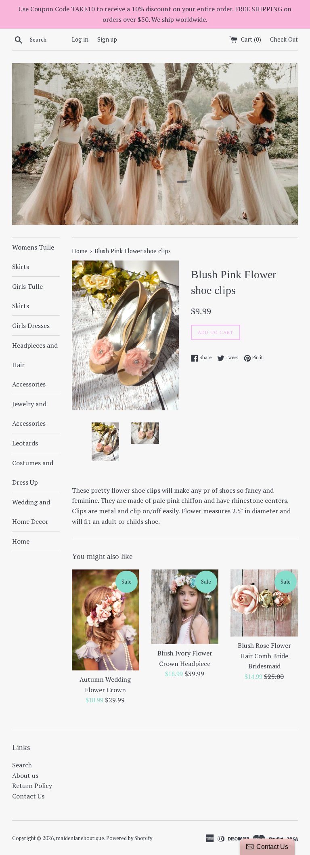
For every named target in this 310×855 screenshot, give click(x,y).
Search (22, 764)
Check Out (284, 39)
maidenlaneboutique (80, 838)
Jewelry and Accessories (29, 413)
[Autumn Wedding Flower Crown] (105, 620)
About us (25, 775)
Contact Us (28, 796)
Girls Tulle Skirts (27, 296)
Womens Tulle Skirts (33, 257)
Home (20, 541)
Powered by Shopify (129, 838)
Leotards (25, 443)
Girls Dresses (31, 325)
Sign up (107, 39)
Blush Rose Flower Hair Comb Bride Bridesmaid (264, 655)
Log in (80, 39)
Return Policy (32, 785)
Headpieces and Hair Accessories (35, 365)
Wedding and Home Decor (31, 512)
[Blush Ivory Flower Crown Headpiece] (184, 607)
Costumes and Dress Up (32, 472)
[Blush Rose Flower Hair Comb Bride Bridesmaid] (264, 603)
